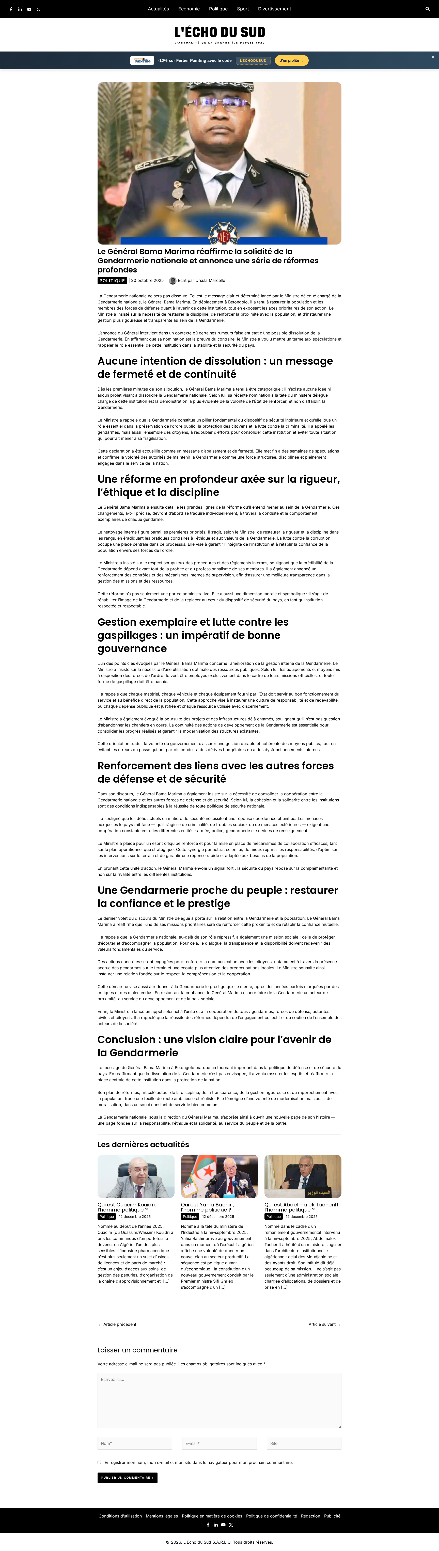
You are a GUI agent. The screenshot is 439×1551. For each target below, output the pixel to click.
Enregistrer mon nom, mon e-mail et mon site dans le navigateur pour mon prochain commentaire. (199, 1462)
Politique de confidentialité (271, 1515)
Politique (218, 8)
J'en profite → (292, 60)
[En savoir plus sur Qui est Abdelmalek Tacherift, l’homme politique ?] (302, 1175)
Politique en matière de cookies (212, 1515)
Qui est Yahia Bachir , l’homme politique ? (207, 1207)
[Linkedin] (20, 9)
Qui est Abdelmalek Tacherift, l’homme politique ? (302, 1207)
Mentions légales (162, 1515)
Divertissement (274, 8)
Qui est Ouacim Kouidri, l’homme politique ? (127, 1207)
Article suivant (325, 1324)
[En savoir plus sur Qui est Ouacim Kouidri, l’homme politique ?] (136, 1175)
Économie (189, 8)
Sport (243, 8)
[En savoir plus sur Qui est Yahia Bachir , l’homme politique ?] (219, 1175)
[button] (428, 9)
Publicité (332, 1515)
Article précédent (117, 1324)
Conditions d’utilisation (120, 1515)
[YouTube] (29, 9)
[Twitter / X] (38, 9)
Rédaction (310, 1515)
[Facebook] (11, 9)
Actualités (158, 8)
